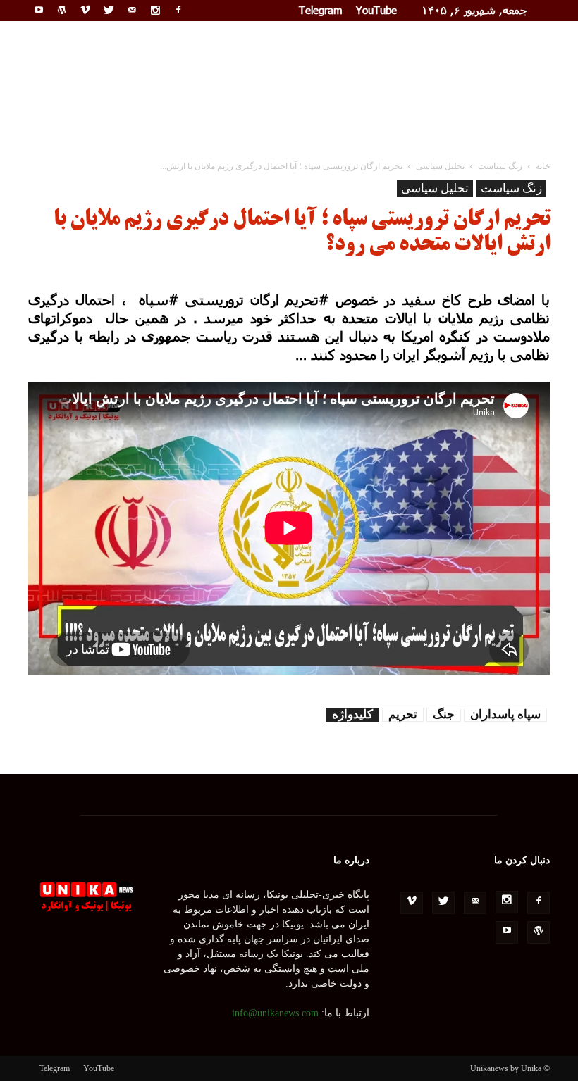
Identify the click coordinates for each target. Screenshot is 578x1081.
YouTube (376, 10)
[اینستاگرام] (155, 10)
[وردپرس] (62, 10)
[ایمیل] (131, 10)
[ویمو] (85, 10)
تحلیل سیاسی (435, 188)
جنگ (444, 714)
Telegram (321, 10)
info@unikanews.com (275, 1013)
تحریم (402, 714)
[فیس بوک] (178, 10)
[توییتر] (108, 10)
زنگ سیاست (511, 188)
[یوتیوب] (38, 10)
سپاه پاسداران (505, 714)
